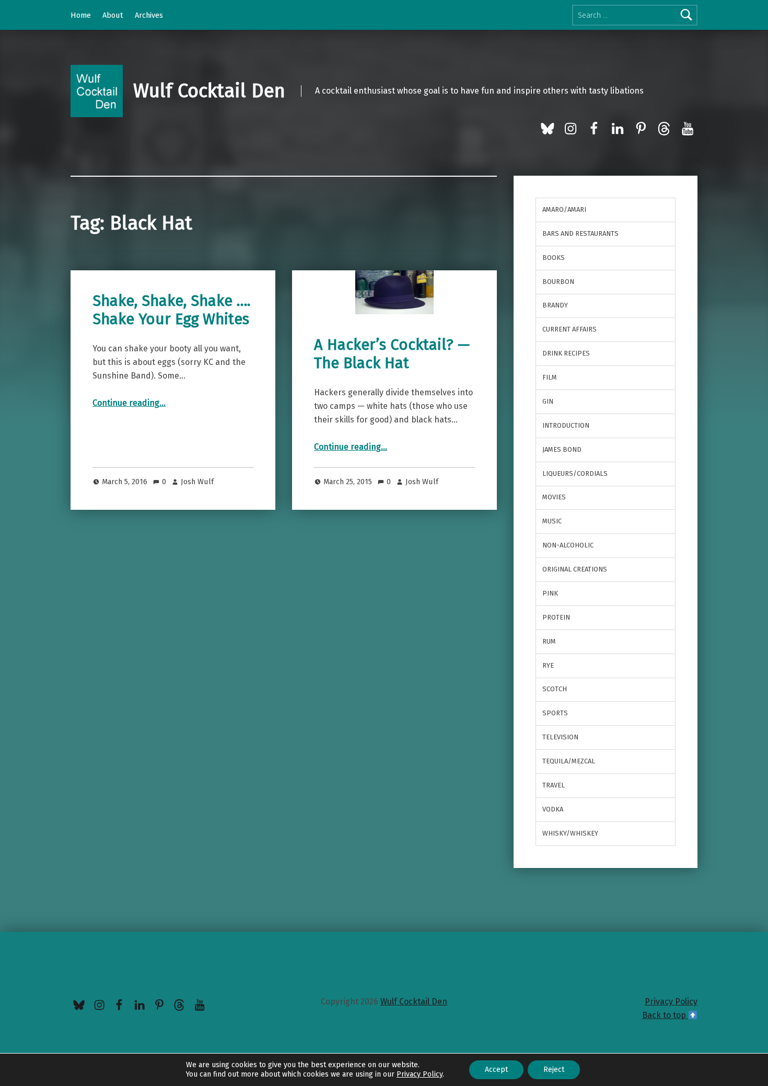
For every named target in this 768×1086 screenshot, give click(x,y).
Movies (554, 497)
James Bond (561, 449)
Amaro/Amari (564, 209)
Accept (496, 1069)
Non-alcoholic (568, 545)
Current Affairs (569, 329)
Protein (556, 617)
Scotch (554, 689)
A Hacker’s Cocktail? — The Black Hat (392, 354)
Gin (547, 401)
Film (549, 377)
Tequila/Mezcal (568, 761)
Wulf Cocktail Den (209, 90)
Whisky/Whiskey (570, 833)
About (112, 15)
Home (81, 15)
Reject (553, 1069)
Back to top (665, 1015)
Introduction (565, 425)
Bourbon (558, 281)
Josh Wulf (197, 481)
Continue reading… (129, 403)
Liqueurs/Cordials (575, 473)
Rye (548, 665)
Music (552, 521)
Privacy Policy (671, 1002)
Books (553, 257)
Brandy (555, 305)
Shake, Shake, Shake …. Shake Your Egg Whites (171, 310)
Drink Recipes (566, 353)
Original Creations (574, 569)
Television (560, 737)
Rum (549, 641)
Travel (553, 785)
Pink (550, 593)
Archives (149, 15)
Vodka (552, 809)
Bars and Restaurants (580, 233)
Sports (555, 713)
